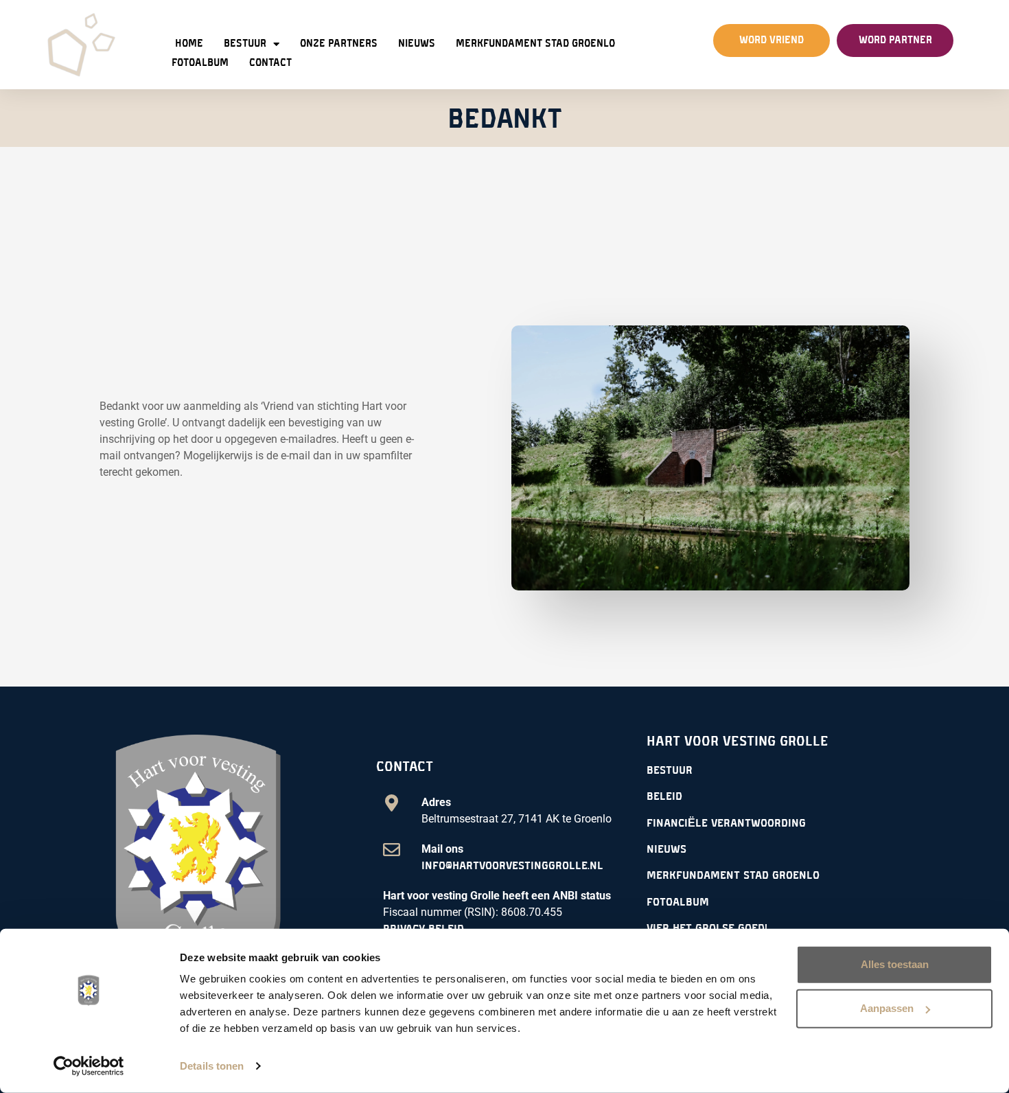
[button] (771, 40)
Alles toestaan (895, 964)
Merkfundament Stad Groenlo (535, 43)
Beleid (664, 796)
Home (189, 43)
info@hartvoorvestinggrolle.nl (512, 865)
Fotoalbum (200, 63)
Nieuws (416, 43)
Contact (270, 63)
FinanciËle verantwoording (726, 823)
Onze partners (339, 43)
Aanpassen (887, 1008)
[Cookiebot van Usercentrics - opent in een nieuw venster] (89, 1066)
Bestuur (245, 43)
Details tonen (212, 1066)
